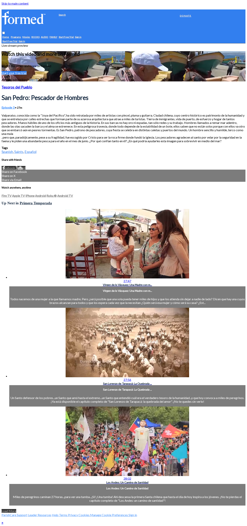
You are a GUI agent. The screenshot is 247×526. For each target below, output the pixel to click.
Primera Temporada (36, 203)
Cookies (84, 515)
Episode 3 (8, 107)
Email (21, 168)
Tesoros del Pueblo (17, 87)
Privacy (73, 515)
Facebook (9, 168)
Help (55, 515)
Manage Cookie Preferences (109, 515)
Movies (26, 37)
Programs (16, 37)
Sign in (78, 37)
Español (30, 152)
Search (62, 14)
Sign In (22, 41)
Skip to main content (15, 3)
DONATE (185, 15)
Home (5, 37)
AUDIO (44, 37)
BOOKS (35, 37)
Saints (18, 152)
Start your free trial (14, 73)
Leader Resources (39, 515)
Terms (63, 515)
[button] (3, 33)
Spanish (7, 152)
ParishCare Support (14, 515)
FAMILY (53, 37)
